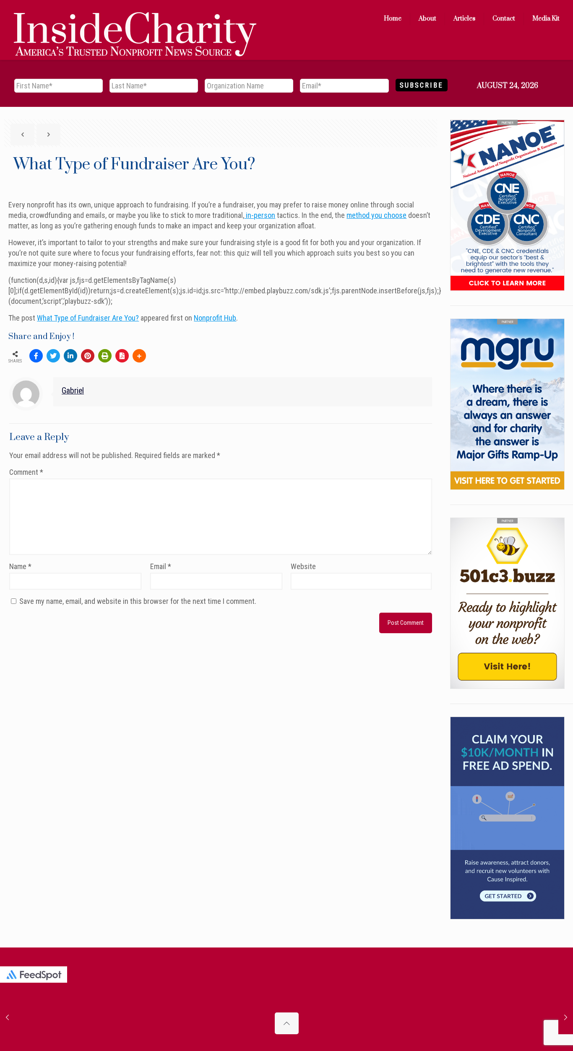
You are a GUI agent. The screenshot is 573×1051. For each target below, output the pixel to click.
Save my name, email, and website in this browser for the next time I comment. (137, 601)
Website (303, 566)
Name (20, 566)
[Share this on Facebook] (36, 355)
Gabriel (73, 391)
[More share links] (139, 355)
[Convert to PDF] (122, 355)
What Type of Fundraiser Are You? (88, 317)
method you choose (376, 215)
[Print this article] (105, 355)
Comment (26, 472)
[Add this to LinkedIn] (70, 355)
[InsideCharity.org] (135, 19)
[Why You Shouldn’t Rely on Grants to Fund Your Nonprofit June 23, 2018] (565, 1017)
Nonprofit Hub (215, 317)
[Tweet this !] (53, 355)
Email (160, 566)
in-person (259, 215)
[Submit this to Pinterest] (87, 355)
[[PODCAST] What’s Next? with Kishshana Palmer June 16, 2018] (7, 1017)
